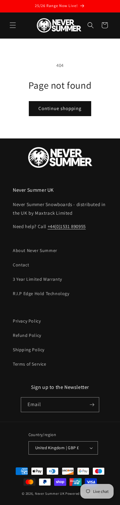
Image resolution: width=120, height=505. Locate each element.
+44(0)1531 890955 (67, 226)
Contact (21, 265)
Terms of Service (29, 364)
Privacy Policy (27, 321)
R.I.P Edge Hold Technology (41, 293)
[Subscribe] (92, 404)
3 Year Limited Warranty (37, 279)
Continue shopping (60, 108)
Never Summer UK (50, 493)
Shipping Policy (28, 350)
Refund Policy (27, 335)
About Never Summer (35, 250)
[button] (13, 25)
